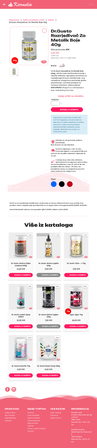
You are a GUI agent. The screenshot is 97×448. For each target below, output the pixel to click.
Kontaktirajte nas (34, 421)
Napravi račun (55, 418)
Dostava (31, 413)
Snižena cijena (10, 413)
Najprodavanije (10, 418)
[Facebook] (54, 184)
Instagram (13, 389)
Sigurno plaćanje (34, 418)
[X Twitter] (62, 184)
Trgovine (31, 426)
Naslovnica (14, 20)
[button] (70, 4)
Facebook (7, 389)
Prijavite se (54, 415)
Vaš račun (57, 409)
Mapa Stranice (33, 423)
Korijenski (8, 421)
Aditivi (51, 20)
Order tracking (55, 413)
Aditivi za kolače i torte (33, 20)
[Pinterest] (70, 184)
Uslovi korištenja (33, 415)
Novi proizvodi (10, 415)
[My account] (77, 4)
